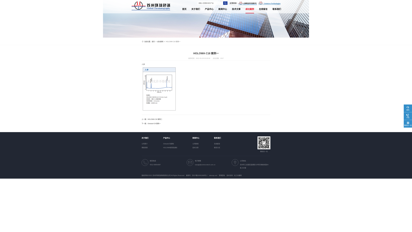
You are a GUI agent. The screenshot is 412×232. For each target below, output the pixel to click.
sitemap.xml (213, 175)
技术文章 (236, 9)
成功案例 (249, 9)
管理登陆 (222, 175)
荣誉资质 (145, 147)
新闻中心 (222, 9)
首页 (184, 9)
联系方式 (217, 147)
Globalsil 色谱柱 (168, 144)
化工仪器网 (238, 175)
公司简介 (145, 144)
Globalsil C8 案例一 (154, 123)
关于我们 (195, 9)
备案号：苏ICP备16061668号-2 (196, 175)
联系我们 (277, 9)
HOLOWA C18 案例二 (155, 119)
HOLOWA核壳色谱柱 (170, 147)
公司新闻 (195, 144)
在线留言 (263, 9)
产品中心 (209, 9)
